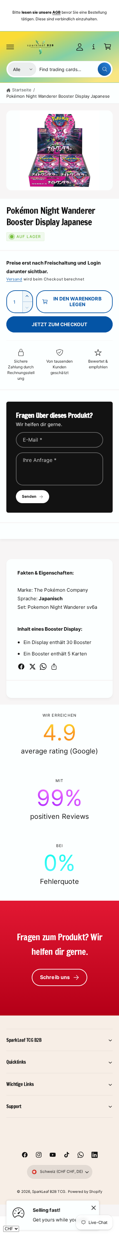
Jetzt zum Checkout (60, 324)
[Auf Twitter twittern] (32, 666)
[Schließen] (93, 1207)
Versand (14, 279)
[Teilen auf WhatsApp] (43, 666)
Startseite (21, 89)
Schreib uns (55, 977)
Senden (29, 496)
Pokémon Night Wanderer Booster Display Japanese (58, 96)
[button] (10, 47)
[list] (59, 799)
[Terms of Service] (94, 47)
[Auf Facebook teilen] (21, 666)
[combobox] (75, 69)
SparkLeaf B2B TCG (48, 1191)
